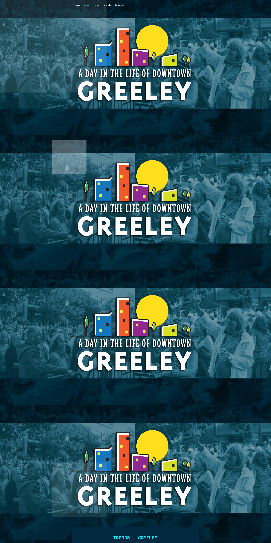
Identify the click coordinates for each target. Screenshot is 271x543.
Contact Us (119, 5)
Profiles (96, 5)
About (77, 5)
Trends (86, 5)
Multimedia (107, 5)
